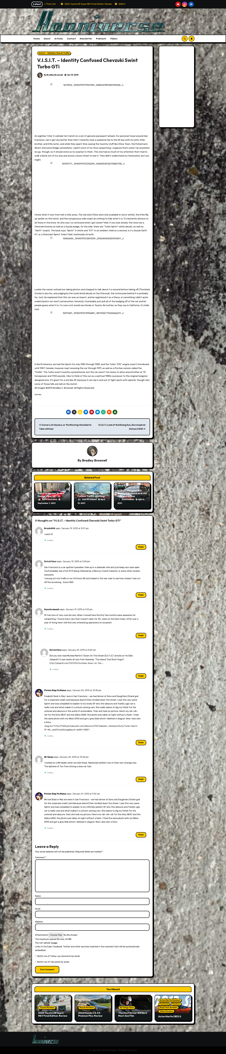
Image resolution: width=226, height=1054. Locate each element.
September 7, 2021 (46, 503)
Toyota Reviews (47, 1008)
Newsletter (86, 38)
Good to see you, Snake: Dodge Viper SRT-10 (51, 495)
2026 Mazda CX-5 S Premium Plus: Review (90, 1014)
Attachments (41, 935)
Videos (113, 38)
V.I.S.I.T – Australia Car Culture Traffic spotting (91, 495)
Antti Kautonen (49, 499)
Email (37, 909)
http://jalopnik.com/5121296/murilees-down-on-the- (75, 663)
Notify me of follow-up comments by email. (58, 956)
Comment (40, 857)
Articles (58, 38)
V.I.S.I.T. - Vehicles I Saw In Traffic (54, 53)
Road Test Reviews (168, 1007)
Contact (71, 38)
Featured (164, 1004)
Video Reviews (166, 1011)
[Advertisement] (177, 87)
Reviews (176, 1004)
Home (36, 38)
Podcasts (101, 38)
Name (38, 896)
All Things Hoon (127, 1008)
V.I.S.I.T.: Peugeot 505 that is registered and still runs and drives (132, 493)
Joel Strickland (89, 499)
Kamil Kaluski (128, 499)
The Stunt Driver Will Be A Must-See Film (132, 1014)
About (47, 38)
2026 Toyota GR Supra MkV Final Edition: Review (52, 1014)
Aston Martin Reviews (170, 1000)
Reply (141, 547)
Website (39, 922)
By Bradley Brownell (53, 75)
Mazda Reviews (87, 1008)
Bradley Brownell (94, 460)
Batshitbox (50, 561)
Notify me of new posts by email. (53, 962)
